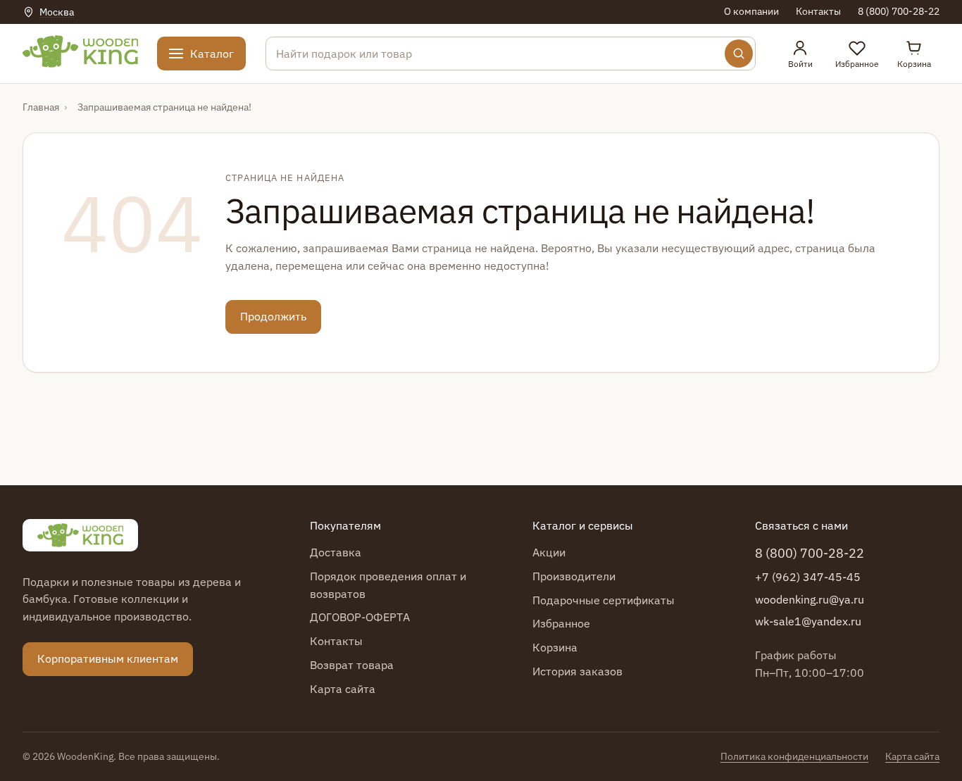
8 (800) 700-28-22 (898, 11)
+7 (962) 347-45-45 (808, 577)
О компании (751, 11)
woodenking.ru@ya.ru (809, 599)
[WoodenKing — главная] (80, 535)
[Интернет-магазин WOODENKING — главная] (80, 51)
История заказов (577, 671)
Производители (574, 576)
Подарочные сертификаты (603, 600)
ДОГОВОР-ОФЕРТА (360, 617)
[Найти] (739, 53)
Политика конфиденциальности (794, 756)
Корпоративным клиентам (107, 658)
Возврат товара (352, 665)
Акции (549, 552)
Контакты (818, 11)
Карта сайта (342, 689)
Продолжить (273, 316)
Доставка (335, 552)
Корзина (554, 647)
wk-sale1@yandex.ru (808, 621)
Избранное (561, 623)
